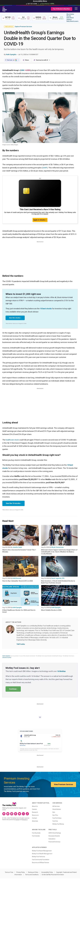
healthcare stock (12, 440)
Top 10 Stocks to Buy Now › (61, 9)
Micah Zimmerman (57, 547)
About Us (35, 806)
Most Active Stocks (70, 15)
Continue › (13, 689)
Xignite (17, 819)
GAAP (45, 168)
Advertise (35, 821)
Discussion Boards (54, 836)
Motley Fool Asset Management (42, 850)
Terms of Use (9, 872)
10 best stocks (46, 309)
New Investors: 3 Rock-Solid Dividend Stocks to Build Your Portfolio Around (58, 582)
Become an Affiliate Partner (40, 862)
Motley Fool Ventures (38, 856)
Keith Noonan (17, 578)
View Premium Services (63, 784)
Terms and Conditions (32, 874)
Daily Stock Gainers (70, 18)
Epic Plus (55, 815)
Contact (34, 818)
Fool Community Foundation (40, 859)
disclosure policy (6, 657)
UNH (22, 70)
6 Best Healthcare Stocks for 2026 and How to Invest (18, 611)
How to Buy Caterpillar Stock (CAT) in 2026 (17, 581)
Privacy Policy (20, 872)
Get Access (22, 745)
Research (35, 812)
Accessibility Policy (47, 872)
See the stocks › (15, 318)
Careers (34, 809)
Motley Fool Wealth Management (42, 853)
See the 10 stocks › (13, 503)
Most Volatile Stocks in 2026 (51, 610)
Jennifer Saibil (17, 547)
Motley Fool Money (58, 824)
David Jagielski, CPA (57, 578)
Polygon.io (24, 819)
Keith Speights (11, 54)
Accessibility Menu (40, 1)
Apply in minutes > (40, 220)
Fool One (55, 821)
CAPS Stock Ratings (54, 833)
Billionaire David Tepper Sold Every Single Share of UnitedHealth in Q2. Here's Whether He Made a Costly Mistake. (59, 552)
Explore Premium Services (23, 26)
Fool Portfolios (56, 818)
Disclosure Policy (33, 872)
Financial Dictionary (54, 841)
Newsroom (35, 815)
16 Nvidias (61, 671)
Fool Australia (36, 833)
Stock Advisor (56, 809)
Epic (53, 812)
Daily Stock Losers (72, 21)
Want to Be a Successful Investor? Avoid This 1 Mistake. (19, 551)
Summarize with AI (42, 60)
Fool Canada (36, 836)
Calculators (51, 839)
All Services (56, 806)
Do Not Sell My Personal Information (53, 874)
